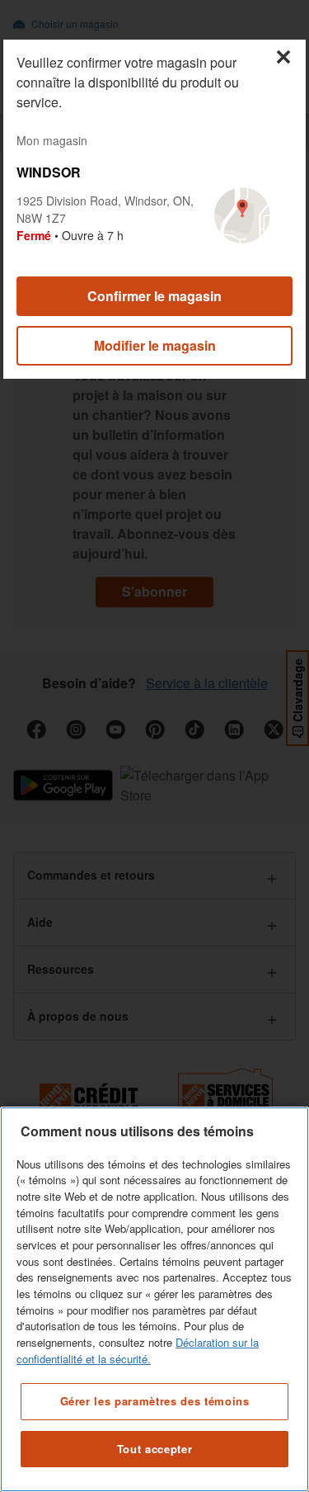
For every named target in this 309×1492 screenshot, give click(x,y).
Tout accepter (155, 1449)
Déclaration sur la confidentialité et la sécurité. (137, 1350)
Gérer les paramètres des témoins (155, 1401)
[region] (154, 1299)
